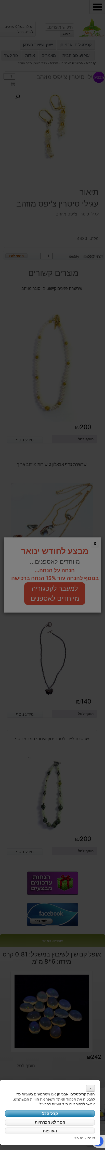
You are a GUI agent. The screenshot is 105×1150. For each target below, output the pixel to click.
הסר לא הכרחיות (50, 1122)
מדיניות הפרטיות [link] (84, 1137)
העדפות (50, 1130)
